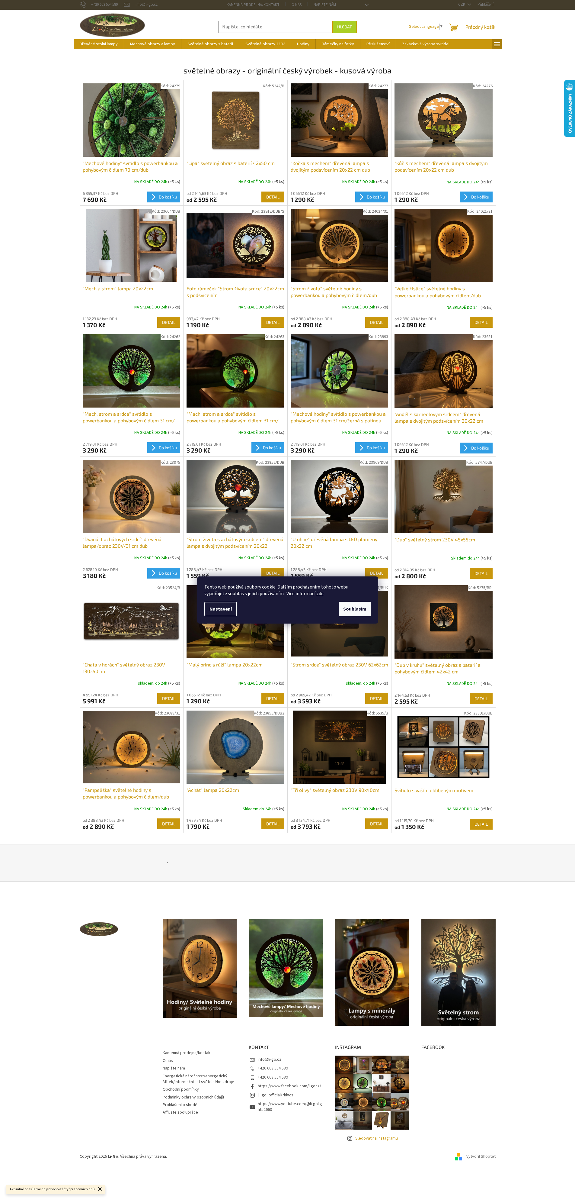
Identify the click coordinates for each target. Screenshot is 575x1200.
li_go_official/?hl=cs (275, 1095)
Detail (273, 196)
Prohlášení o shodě (180, 1105)
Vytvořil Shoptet (481, 1156)
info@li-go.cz (269, 1059)
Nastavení (220, 609)
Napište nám (325, 5)
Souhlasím (354, 609)
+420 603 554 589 (273, 1068)
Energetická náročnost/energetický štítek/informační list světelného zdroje (198, 1079)
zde (320, 593)
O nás (297, 5)
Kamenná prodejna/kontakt (253, 5)
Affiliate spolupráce (180, 1112)
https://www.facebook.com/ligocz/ (289, 1086)
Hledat (344, 26)
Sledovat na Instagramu (376, 1138)
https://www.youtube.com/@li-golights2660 (290, 1107)
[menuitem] (99, 44)
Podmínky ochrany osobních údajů (193, 1097)
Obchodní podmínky (181, 1089)
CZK (462, 4)
